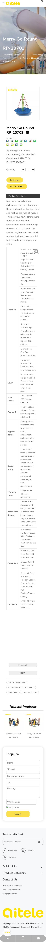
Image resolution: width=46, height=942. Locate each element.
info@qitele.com (10, 893)
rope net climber (29, 692)
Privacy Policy (37, 927)
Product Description (17, 196)
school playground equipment (21, 687)
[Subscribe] (39, 842)
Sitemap (25, 927)
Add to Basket (16, 186)
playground (13, 692)
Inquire (16, 180)
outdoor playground (16, 682)
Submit (18, 814)
